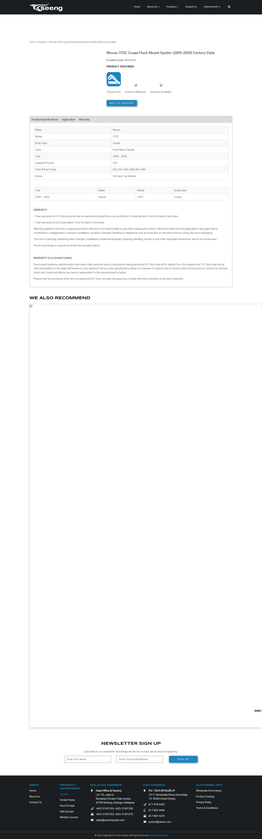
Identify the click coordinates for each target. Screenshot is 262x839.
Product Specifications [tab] (45, 119)
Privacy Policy (203, 802)
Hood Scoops (67, 805)
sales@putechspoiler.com (110, 820)
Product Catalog (205, 796)
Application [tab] (68, 119)
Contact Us (191, 6)
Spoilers (64, 794)
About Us (152, 6)
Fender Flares (67, 799)
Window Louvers (69, 817)
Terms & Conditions (207, 808)
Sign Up (183, 759)
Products (171, 6)
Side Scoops (67, 811)
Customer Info (211, 6)
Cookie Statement (159, 835)
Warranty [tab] (84, 119)
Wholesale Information (209, 790)
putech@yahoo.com (160, 821)
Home (137, 6)
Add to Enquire (121, 103)
